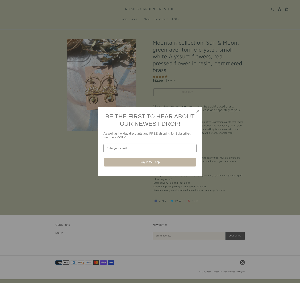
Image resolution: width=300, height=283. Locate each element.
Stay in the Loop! (150, 162)
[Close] (198, 111)
